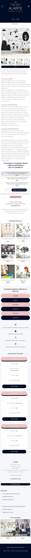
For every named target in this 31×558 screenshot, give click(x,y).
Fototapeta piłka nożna (23, 260)
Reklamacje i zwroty (8, 512)
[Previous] (3, 42)
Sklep (18, 19)
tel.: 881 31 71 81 (15, 205)
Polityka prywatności (8, 499)
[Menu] (2, 6)
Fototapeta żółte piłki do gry (23, 239)
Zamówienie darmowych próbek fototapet (14, 506)
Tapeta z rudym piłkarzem (23, 280)
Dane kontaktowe (7, 509)
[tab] (15, 66)
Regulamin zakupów (8, 496)
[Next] (27, 42)
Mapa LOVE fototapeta (7, 260)
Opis (15, 66)
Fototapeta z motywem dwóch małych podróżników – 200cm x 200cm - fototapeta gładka (17, 173)
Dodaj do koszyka (19, 190)
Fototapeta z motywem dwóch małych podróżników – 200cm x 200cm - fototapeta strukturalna (17, 178)
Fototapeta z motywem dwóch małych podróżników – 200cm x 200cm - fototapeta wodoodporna (17, 183)
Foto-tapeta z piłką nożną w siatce (8, 280)
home (13, 19)
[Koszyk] (28, 6)
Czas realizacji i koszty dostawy (11, 493)
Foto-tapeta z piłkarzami (8, 238)
